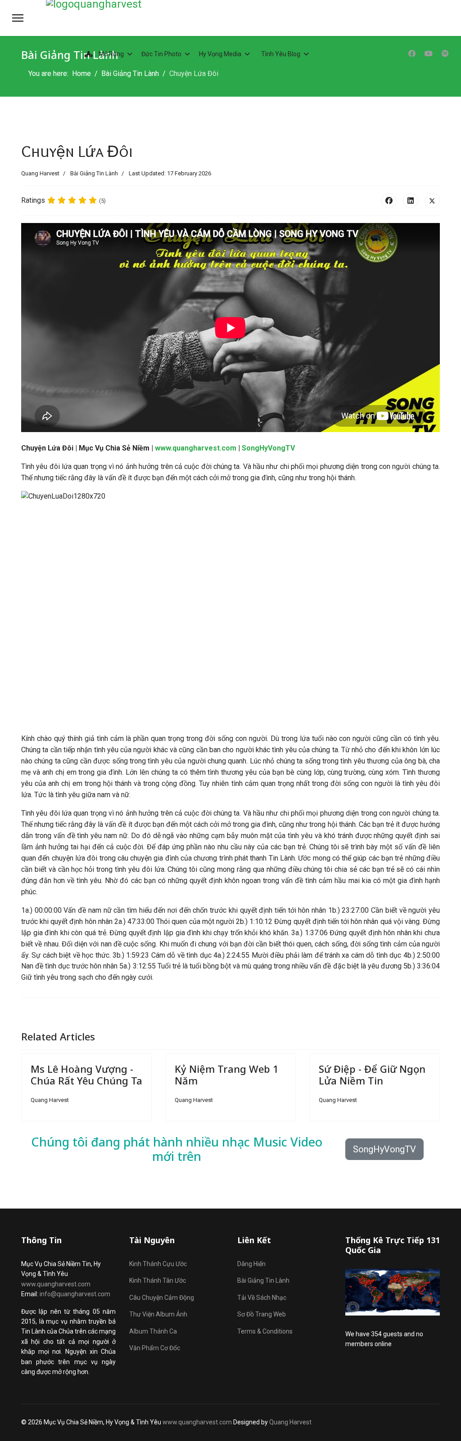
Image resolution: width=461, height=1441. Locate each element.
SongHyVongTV (268, 448)
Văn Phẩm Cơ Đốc (154, 1348)
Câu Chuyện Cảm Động (161, 1297)
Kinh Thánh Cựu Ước (158, 1263)
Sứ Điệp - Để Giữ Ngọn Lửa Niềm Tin (372, 1074)
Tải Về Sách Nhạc (261, 1297)
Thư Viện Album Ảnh (158, 1314)
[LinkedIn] (410, 200)
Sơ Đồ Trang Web (261, 1314)
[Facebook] (412, 53)
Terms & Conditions (265, 1331)
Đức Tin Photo (161, 54)
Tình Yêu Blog (280, 54)
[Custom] (445, 53)
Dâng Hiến (251, 1263)
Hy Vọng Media (220, 54)
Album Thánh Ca (153, 1331)
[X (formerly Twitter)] (432, 200)
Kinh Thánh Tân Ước (157, 1280)
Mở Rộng (110, 54)
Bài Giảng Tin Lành (94, 173)
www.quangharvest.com (195, 448)
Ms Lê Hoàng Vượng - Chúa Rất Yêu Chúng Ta (86, 1074)
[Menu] (17, 18)
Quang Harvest (290, 1422)
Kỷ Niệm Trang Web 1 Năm (227, 1074)
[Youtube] (429, 53)
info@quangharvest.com (75, 1294)
